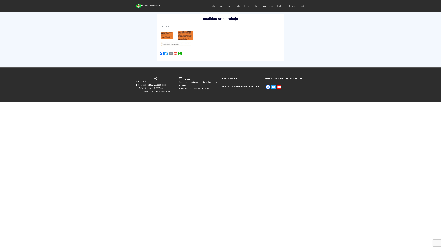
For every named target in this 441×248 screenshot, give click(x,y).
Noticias (280, 6)
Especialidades (225, 6)
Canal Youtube (267, 6)
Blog (256, 6)
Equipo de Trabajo (242, 6)
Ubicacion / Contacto (296, 6)
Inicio (212, 6)
